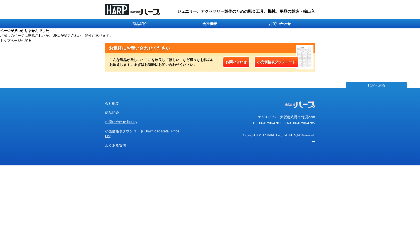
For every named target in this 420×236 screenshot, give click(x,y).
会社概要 (210, 24)
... (313, 140)
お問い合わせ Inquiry (121, 122)
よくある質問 (115, 145)
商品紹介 (140, 24)
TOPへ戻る (376, 85)
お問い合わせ (280, 24)
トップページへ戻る (16, 40)
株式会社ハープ (132, 10)
